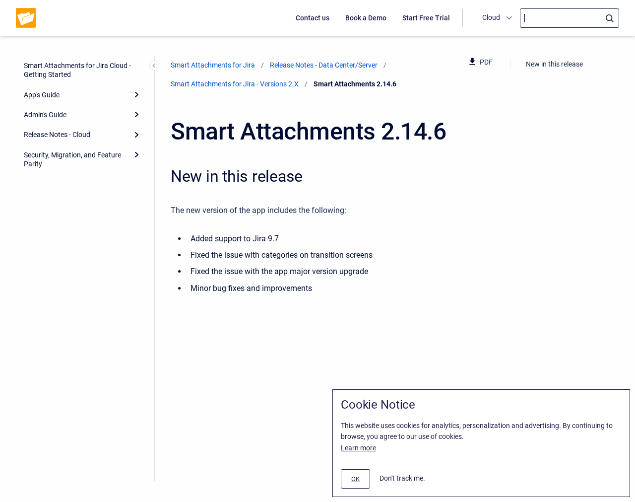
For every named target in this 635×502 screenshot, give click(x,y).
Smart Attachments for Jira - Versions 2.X (235, 84)
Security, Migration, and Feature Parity (72, 159)
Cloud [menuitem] (491, 17)
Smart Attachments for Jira (213, 65)
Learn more (358, 448)
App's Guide (42, 95)
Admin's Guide (45, 115)
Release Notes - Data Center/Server (324, 65)
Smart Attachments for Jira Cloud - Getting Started (77, 70)
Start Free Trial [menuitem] (426, 18)
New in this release (554, 64)
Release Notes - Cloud (57, 135)
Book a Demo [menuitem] (365, 18)
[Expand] (136, 94)
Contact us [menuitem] (312, 18)
